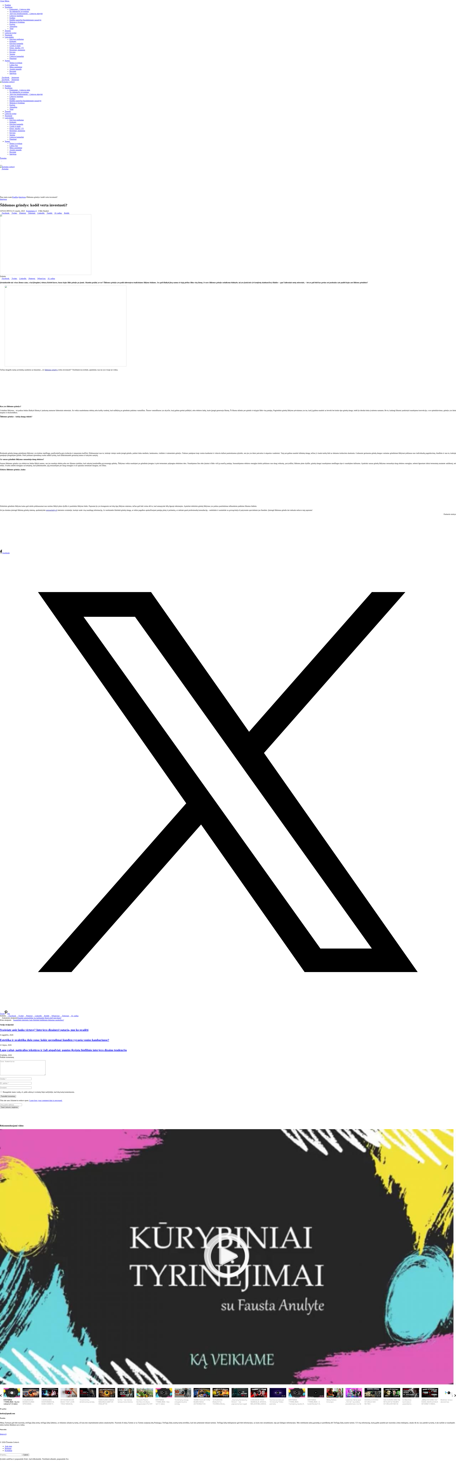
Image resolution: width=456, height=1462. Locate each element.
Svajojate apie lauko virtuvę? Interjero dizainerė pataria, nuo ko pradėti (44, 1029)
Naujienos (8, 7)
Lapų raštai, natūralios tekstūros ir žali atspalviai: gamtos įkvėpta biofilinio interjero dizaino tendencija (63, 1050)
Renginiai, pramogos (17, 50)
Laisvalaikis (9, 37)
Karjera (12, 24)
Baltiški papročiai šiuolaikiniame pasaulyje (25, 20)
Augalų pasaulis (15, 69)
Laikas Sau (14, 65)
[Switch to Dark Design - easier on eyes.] (1, 160)
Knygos (12, 52)
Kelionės (13, 41)
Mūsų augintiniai (16, 67)
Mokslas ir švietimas (17, 22)
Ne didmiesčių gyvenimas (19, 11)
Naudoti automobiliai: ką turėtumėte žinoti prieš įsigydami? (39, 1018)
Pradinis (8, 5)
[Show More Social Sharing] (70, 213)
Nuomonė (8, 35)
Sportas (12, 54)
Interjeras (13, 73)
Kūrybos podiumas (17, 39)
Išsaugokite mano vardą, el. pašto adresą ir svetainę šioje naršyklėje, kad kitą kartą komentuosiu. (39, 1092)
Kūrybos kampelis (16, 44)
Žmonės (8, 31)
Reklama (8, 1448)
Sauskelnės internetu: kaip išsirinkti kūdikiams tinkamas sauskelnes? (38, 1020)
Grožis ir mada (15, 46)
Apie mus (8, 1446)
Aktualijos (13, 26)
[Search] (0, 162)
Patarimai (13, 58)
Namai (7, 61)
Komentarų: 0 (31, 211)
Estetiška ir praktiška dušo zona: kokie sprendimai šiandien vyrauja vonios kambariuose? (54, 1040)
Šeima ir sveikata (16, 63)
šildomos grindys (51, 370)
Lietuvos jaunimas (16, 16)
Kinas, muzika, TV (17, 48)
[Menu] (1, 165)
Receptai (13, 71)
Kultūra (12, 18)
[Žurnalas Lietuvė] (7, 82)
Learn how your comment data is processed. (45, 1100)
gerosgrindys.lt (51, 510)
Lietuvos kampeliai (17, 56)
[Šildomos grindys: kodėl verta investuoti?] (45, 274)
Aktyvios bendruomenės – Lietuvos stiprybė (26, 14)
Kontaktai (8, 1451)
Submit (25, 1455)
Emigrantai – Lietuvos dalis (20, 9)
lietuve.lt (3, 1434)
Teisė (11, 29)
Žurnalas (3, 158)
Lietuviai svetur (10, 33)
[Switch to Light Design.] (2, 160)
